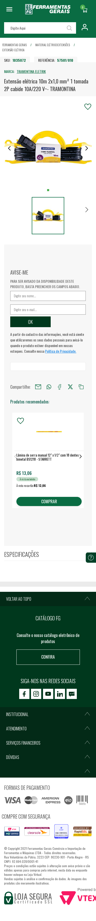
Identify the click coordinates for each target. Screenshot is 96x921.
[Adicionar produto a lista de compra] (88, 107)
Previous (15, 456)
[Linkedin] (60, 694)
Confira (48, 657)
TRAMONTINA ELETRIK (31, 71)
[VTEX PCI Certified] (12, 830)
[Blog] (72, 694)
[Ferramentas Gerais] (48, 12)
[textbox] (40, 28)
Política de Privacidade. (60, 351)
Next (80, 456)
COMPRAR (49, 501)
